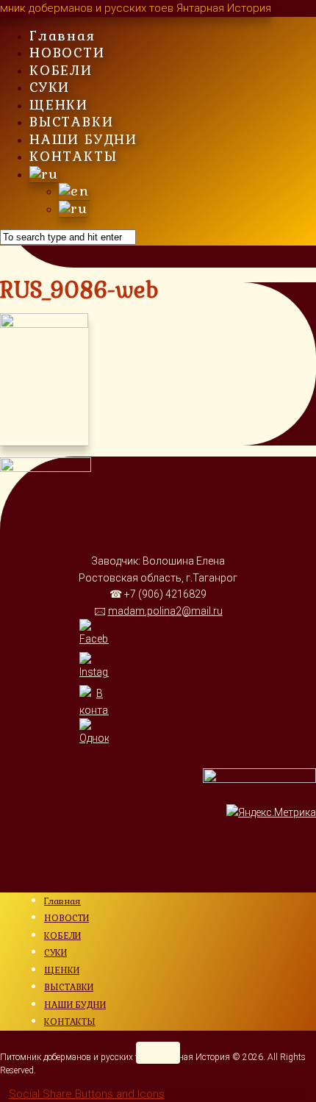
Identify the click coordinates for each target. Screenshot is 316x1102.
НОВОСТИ (67, 52)
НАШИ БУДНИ (83, 139)
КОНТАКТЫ (73, 156)
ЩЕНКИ (58, 104)
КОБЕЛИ (61, 70)
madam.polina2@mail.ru (165, 611)
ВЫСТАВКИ (71, 121)
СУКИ (49, 87)
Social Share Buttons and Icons (87, 1094)
